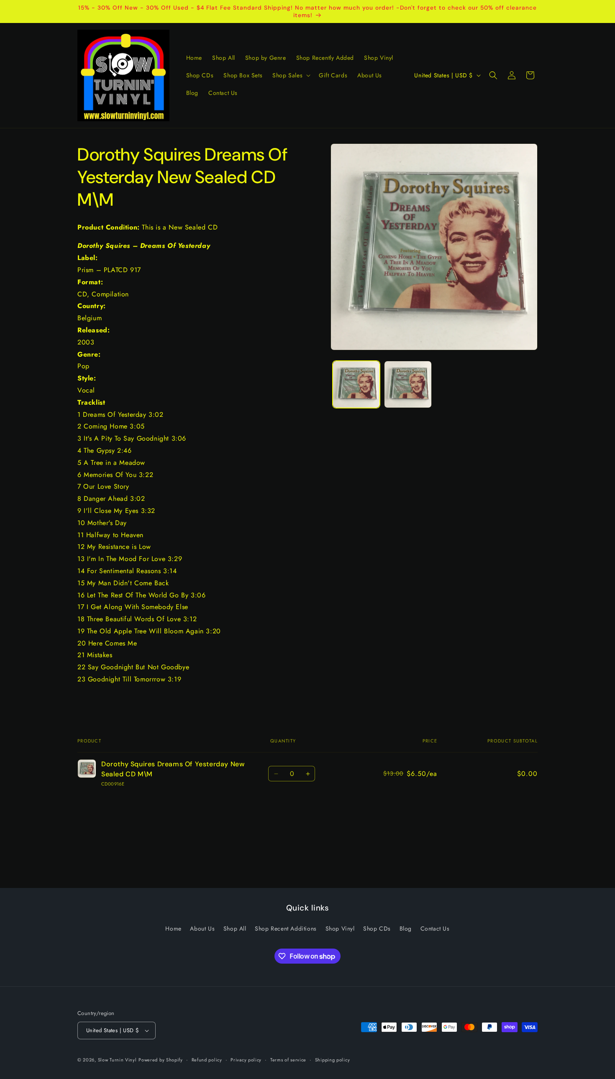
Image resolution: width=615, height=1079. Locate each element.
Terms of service (288, 1059)
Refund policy (207, 1059)
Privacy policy (246, 1059)
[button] (290, 75)
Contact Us (435, 928)
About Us (202, 928)
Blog (406, 928)
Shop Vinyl (340, 928)
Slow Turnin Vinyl (117, 1059)
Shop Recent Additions (286, 928)
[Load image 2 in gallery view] (407, 384)
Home (173, 928)
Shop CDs (377, 928)
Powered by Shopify (160, 1059)
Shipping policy (332, 1059)
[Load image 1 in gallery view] (356, 384)
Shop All (234, 928)
